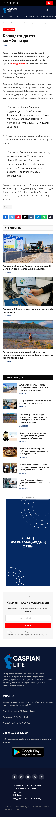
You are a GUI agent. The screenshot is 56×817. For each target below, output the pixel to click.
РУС (49, 3)
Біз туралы (8, 17)
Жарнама (17, 795)
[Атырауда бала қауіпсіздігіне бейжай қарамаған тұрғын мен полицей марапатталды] (10, 468)
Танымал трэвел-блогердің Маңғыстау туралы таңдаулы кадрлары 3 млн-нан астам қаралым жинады (28, 355)
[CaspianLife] (19, 10)
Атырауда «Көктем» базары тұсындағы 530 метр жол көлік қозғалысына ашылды (34, 387)
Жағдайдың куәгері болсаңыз (28, 799)
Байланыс (18, 793)
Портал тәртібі (25, 17)
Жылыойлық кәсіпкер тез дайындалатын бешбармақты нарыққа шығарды (33, 451)
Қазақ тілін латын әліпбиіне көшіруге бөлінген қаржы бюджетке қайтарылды (32, 435)
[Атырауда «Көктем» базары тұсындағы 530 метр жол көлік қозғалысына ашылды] (28, 248)
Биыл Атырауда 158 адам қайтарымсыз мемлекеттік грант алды (35, 482)
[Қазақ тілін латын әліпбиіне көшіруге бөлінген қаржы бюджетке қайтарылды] (10, 436)
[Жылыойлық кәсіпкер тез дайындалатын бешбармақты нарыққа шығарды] (10, 452)
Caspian (7, 207)
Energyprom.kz (19, 63)
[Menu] (51, 10)
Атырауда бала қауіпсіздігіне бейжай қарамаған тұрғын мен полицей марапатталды (34, 467)
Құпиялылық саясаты (27, 789)
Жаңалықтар (9, 30)
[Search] (47, 10)
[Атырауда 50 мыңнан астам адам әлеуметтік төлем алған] (28, 291)
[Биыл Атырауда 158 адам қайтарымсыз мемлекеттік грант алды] (10, 483)
